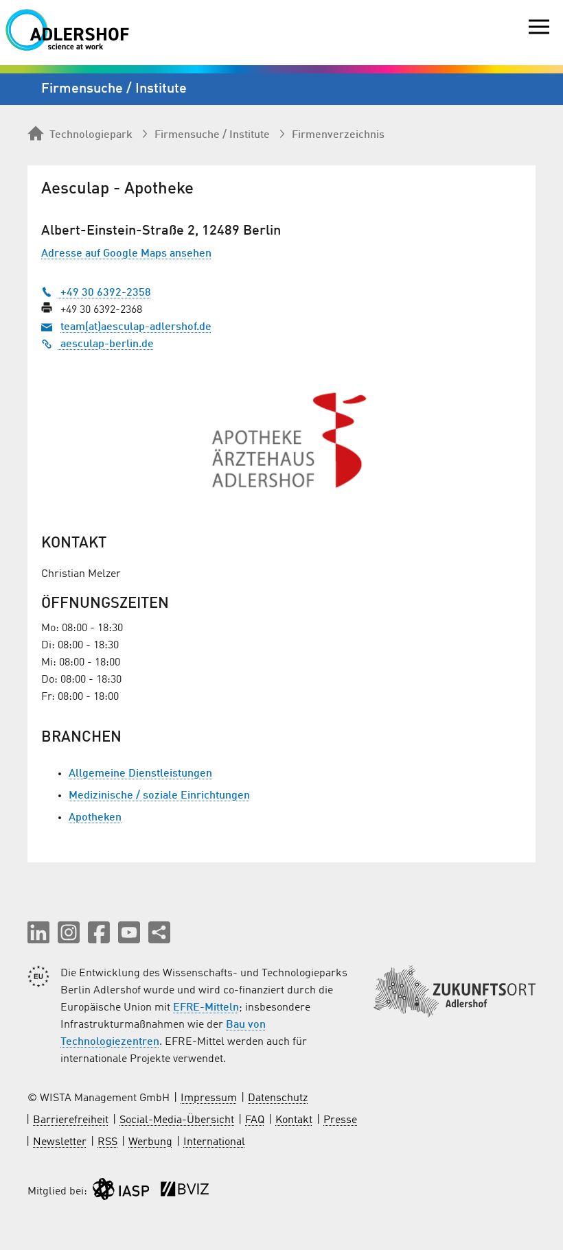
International (214, 1142)
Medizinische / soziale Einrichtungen (159, 795)
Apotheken (95, 817)
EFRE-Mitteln (206, 1007)
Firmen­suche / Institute (212, 135)
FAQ (254, 1120)
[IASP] (120, 1192)
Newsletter (60, 1142)
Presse (340, 1120)
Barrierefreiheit (70, 1120)
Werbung (150, 1142)
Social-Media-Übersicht (176, 1120)
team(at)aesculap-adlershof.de (135, 327)
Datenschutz (278, 1098)
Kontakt (293, 1120)
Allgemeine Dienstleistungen (140, 773)
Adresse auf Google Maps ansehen (126, 253)
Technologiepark (91, 135)
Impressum (209, 1098)
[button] (38, 932)
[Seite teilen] (159, 932)
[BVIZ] (184, 1192)
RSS (107, 1142)
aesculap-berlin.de (106, 344)
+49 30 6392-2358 (104, 292)
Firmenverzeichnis (338, 135)
